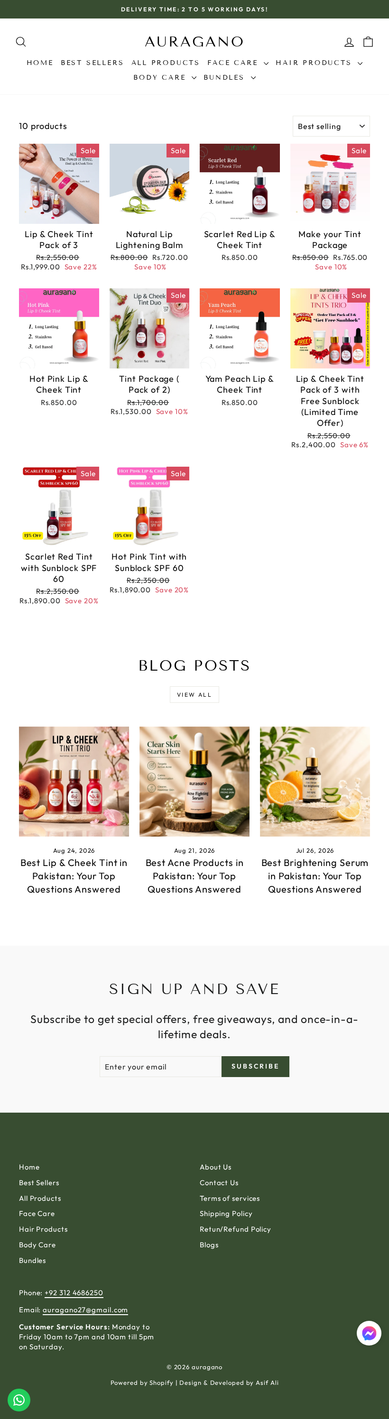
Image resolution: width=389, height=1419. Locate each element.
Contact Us (219, 1182)
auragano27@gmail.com (85, 1309)
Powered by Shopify (142, 1382)
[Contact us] (19, 1400)
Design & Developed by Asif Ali (228, 1382)
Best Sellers (92, 63)
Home (40, 63)
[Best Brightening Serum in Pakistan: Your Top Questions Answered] (315, 782)
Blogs (209, 1244)
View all (194, 694)
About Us (216, 1166)
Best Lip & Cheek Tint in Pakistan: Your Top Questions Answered (74, 876)
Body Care (161, 78)
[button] (369, 1334)
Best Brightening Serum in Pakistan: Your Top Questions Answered (315, 876)
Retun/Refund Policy (235, 1229)
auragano (195, 41)
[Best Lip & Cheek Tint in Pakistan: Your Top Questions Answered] (74, 782)
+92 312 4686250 (74, 1292)
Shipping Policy (226, 1213)
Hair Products (315, 63)
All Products (166, 63)
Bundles (226, 78)
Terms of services (230, 1198)
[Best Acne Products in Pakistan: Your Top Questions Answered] (194, 782)
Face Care (234, 63)
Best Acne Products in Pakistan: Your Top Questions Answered (195, 876)
